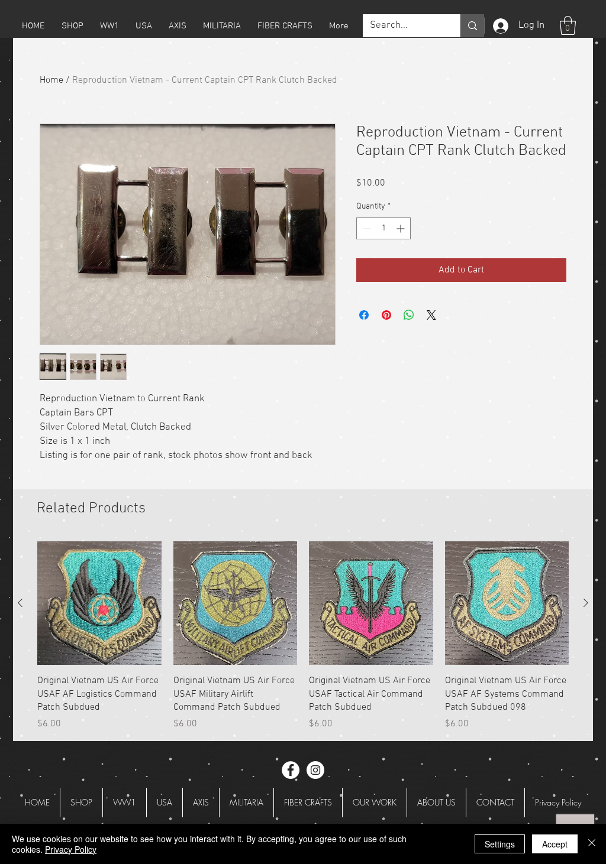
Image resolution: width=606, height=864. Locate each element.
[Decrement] (365, 228)
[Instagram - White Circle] (315, 770)
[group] (303, 636)
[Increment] (401, 228)
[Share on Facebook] (364, 315)
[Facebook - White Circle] (290, 770)
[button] (72, 26)
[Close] (592, 844)
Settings (500, 844)
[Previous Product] (20, 603)
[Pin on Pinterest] (386, 315)
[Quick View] (99, 603)
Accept (555, 844)
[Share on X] (431, 315)
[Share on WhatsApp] (409, 315)
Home (51, 80)
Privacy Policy (70, 849)
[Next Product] (586, 603)
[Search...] (472, 25)
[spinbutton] (383, 228)
